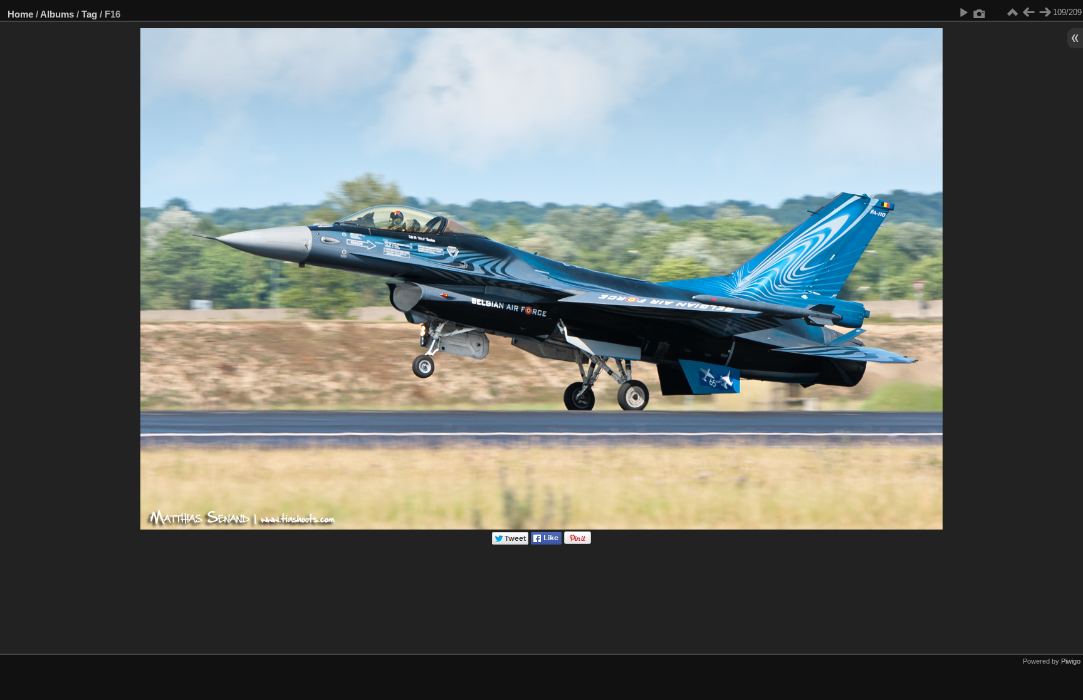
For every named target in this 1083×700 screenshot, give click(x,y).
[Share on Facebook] (546, 541)
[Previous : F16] (1028, 12)
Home (20, 14)
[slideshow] (963, 12)
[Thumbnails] (1012, 12)
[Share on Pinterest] (577, 541)
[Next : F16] (1045, 12)
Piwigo (1070, 661)
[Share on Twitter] (510, 541)
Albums (57, 14)
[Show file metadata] (979, 12)
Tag (89, 14)
